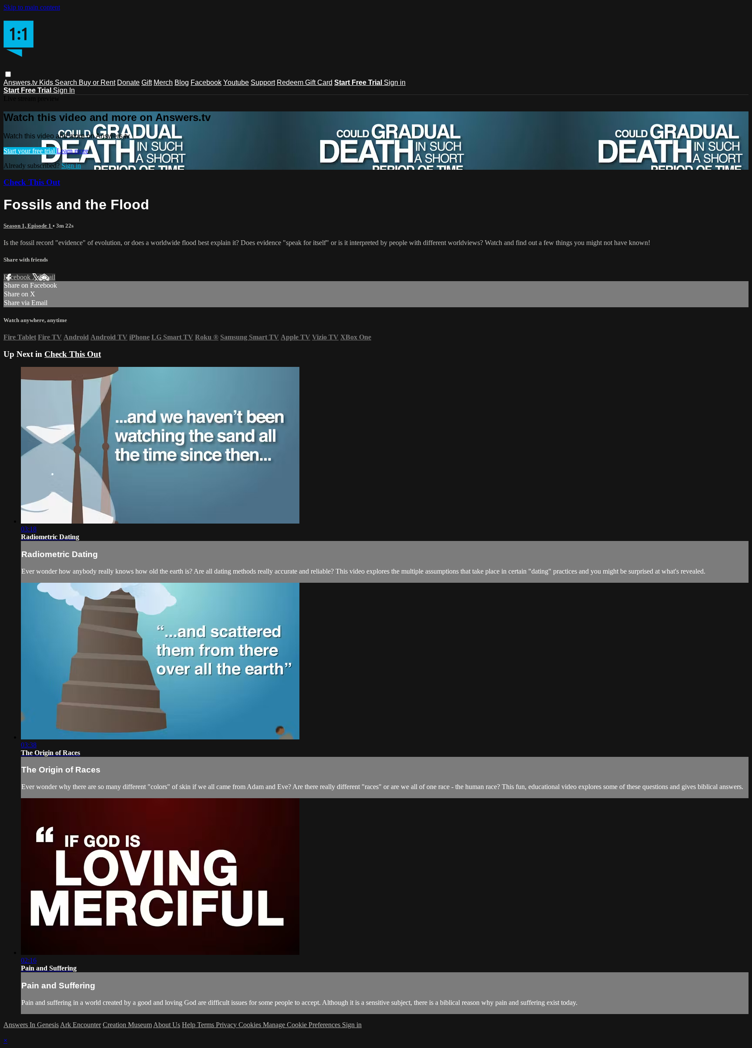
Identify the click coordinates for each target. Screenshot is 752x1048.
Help (189, 1024)
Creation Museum (127, 1024)
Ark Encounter (80, 1024)
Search (67, 82)
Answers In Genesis (31, 1024)
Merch (163, 82)
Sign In (64, 90)
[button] (8, 74)
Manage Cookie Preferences (302, 1024)
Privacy (227, 1024)
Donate (128, 82)
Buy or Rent (97, 82)
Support (263, 82)
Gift (146, 82)
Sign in (395, 82)
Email (47, 277)
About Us (166, 1024)
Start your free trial (30, 151)
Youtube (236, 82)
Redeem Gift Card (304, 82)
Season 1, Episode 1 (28, 225)
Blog (182, 82)
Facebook (206, 82)
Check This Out (31, 182)
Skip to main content (31, 7)
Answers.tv (21, 82)
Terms (206, 1024)
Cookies (250, 1024)
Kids (47, 82)
